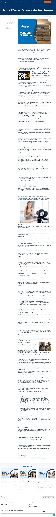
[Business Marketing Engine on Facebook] (2, 506)
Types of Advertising (48, 16)
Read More (3, 487)
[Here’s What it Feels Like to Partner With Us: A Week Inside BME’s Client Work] (46, 478)
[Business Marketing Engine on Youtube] (10, 506)
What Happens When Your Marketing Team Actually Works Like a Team (9, 480)
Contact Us (48, 1)
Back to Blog (8, 16)
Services (21, 1)
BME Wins (32, 1)
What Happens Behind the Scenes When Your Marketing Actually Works (28, 480)
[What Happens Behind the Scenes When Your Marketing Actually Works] (28, 478)
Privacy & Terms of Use (33, 506)
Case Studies (26, 1)
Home (11, 1)
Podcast (36, 1)
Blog (41, 1)
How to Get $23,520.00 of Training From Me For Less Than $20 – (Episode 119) (30, 457)
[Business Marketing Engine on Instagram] (7, 506)
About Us (15, 1)
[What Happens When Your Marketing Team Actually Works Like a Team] (9, 478)
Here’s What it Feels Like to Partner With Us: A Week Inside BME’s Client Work (45, 481)
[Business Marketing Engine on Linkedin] (5, 506)
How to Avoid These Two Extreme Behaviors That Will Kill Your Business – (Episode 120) (32, 458)
